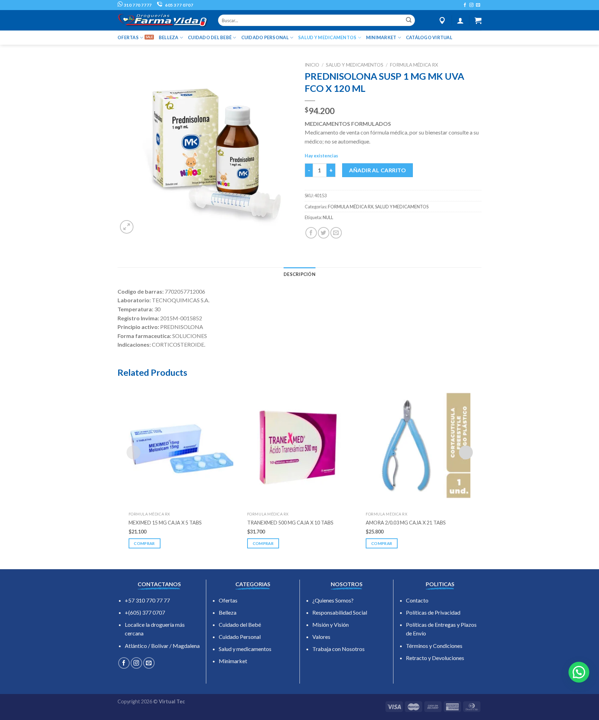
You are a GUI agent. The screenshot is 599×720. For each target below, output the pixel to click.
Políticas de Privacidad (433, 612)
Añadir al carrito (377, 170)
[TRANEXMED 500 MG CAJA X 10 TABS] (299, 445)
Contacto (417, 600)
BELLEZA (169, 37)
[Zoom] (126, 227)
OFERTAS (128, 37)
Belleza (227, 612)
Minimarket (233, 661)
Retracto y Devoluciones (435, 657)
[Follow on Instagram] (471, 5)
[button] (578, 672)
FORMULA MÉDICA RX (414, 65)
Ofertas (228, 600)
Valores (321, 636)
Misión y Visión (330, 624)
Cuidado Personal (240, 636)
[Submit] (409, 20)
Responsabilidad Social (339, 612)
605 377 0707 (178, 5)
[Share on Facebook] (311, 232)
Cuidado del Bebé (240, 624)
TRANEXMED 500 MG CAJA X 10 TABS (290, 523)
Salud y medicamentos (245, 648)
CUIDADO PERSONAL (265, 37)
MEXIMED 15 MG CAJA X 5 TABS (165, 523)
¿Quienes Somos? (333, 600)
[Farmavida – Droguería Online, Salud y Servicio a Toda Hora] (163, 20)
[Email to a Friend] (336, 232)
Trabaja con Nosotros (338, 648)
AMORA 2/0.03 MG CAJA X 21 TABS (406, 523)
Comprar (144, 543)
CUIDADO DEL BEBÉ (210, 37)
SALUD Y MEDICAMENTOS (327, 37)
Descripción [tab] (299, 274)
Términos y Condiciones (434, 645)
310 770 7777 (137, 5)
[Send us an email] (478, 5)
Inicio (312, 65)
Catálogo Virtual (429, 37)
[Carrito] (478, 20)
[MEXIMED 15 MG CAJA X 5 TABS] (181, 445)
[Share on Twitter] (323, 232)
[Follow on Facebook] (465, 5)
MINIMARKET (381, 37)
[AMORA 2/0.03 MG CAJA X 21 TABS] (418, 445)
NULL (328, 217)
